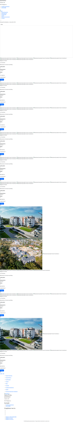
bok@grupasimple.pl (5, 6)
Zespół (3, 15)
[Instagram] (6, 413)
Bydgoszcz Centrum (9, 419)
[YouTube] (6, 412)
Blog (7, 383)
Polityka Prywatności (10, 387)
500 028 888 (4, 7)
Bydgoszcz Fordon (9, 418)
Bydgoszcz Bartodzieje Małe (11, 416)
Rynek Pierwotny (5, 12)
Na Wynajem (4, 14)
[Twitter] (6, 411)
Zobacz (2, 79)
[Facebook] (6, 410)
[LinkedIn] (6, 414)
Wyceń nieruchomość (6, 16)
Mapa (2, 24)
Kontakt (3, 18)
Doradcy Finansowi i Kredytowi (11, 391)
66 (3, 373)
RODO (7, 389)
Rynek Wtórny (4, 13)
